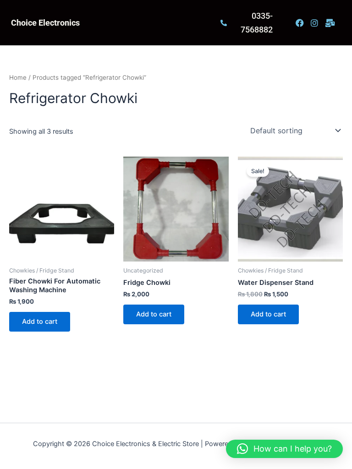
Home (18, 77)
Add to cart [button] (39, 321)
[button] (284, 449)
